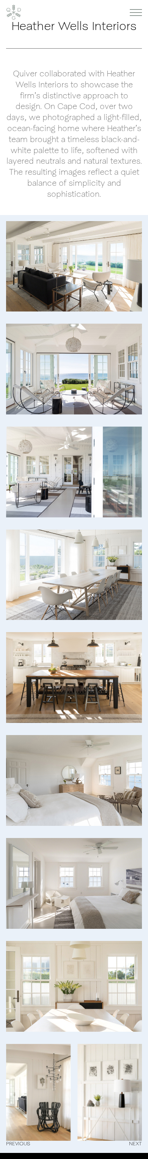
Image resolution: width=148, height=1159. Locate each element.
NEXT (135, 1143)
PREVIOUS (18, 1143)
